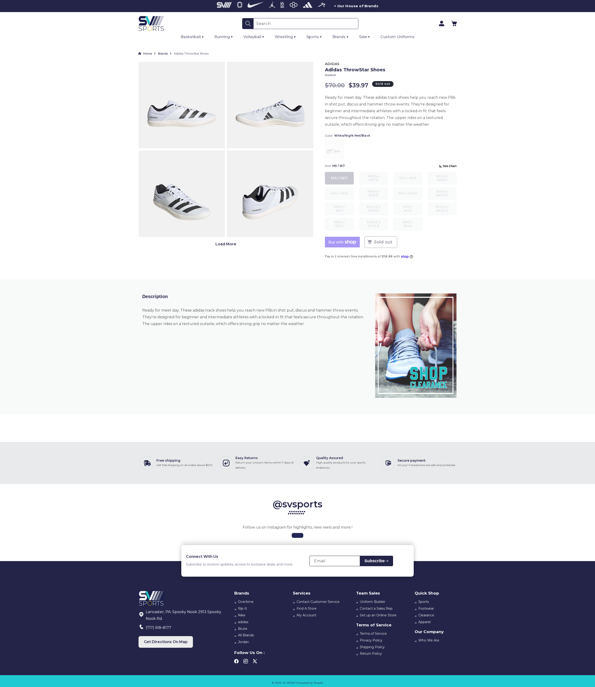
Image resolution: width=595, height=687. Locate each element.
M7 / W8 (410, 180)
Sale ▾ (364, 37)
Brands (163, 53)
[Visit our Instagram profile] (297, 535)
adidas (243, 622)
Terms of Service (373, 633)
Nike (241, 615)
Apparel (424, 622)
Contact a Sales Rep (376, 608)
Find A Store (307, 608)
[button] (454, 23)
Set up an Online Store (378, 615)
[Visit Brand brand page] (224, 6)
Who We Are (428, 640)
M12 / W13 (344, 225)
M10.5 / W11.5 (377, 210)
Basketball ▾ (192, 37)
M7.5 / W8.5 (446, 179)
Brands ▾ (340, 37)
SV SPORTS (290, 682)
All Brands (246, 635)
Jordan (243, 642)
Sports (423, 602)
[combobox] (306, 23)
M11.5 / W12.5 (446, 210)
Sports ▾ (314, 37)
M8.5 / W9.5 (377, 194)
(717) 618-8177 (158, 627)
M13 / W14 (412, 225)
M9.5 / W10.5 (446, 194)
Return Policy (371, 653)
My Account (306, 615)
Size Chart (449, 166)
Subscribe (374, 561)
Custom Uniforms (397, 37)
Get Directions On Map (166, 642)
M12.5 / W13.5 (377, 225)
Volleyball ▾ (253, 37)
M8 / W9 (342, 195)
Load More (225, 244)
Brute (242, 629)
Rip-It (242, 608)
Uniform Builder (372, 602)
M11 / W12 (412, 210)
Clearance (426, 615)
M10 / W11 (344, 210)
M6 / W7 (342, 180)
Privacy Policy (371, 640)
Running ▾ (223, 37)
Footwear (426, 608)
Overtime (246, 602)
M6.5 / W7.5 (378, 179)
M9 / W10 (410, 195)
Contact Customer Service (318, 602)
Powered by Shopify (310, 682)
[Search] (248, 23)
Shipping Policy (372, 647)
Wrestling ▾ (285, 37)
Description (155, 296)
